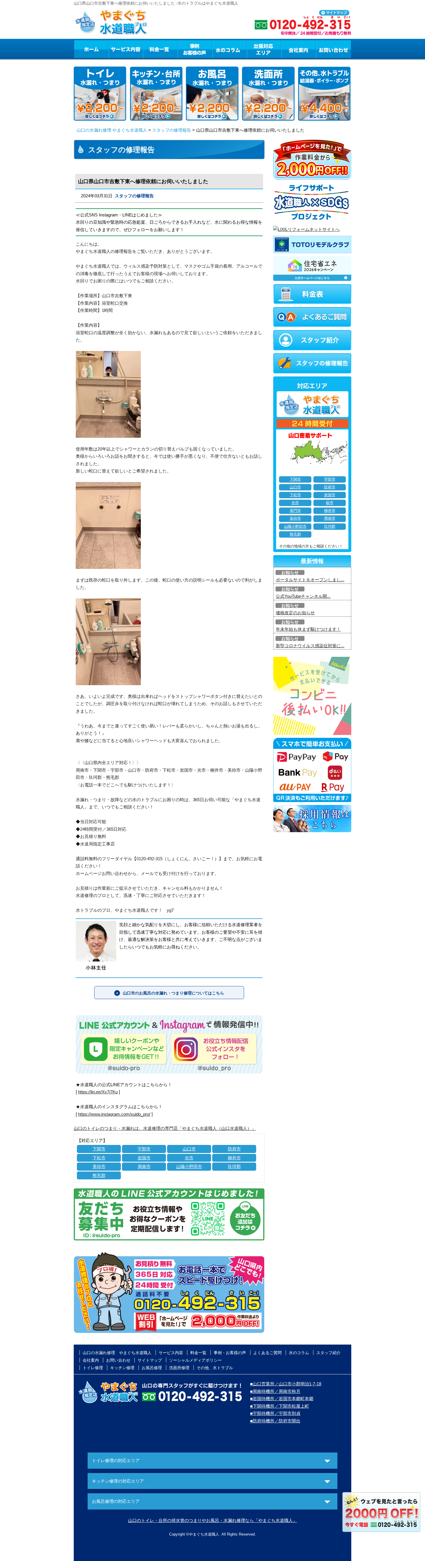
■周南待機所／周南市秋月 (275, 1391)
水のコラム (229, 49)
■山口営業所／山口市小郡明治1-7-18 (285, 1383)
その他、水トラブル (215, 1367)
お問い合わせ (333, 49)
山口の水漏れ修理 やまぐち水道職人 (112, 130)
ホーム (91, 49)
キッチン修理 (122, 1367)
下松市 (99, 1157)
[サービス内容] (115, 49)
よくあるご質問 (267, 1352)
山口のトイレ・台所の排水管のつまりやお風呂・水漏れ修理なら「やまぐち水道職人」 (212, 1520)
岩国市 (144, 1157)
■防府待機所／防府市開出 (275, 1420)
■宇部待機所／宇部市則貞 (275, 1413)
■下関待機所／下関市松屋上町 (279, 1406)
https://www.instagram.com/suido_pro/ (114, 1114)
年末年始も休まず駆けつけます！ (308, 629)
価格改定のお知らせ (295, 612)
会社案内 (298, 49)
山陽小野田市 (189, 1166)
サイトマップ (150, 1360)
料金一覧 (160, 49)
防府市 (234, 1148)
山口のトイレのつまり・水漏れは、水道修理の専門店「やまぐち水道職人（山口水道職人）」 (165, 1128)
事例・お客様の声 (195, 49)
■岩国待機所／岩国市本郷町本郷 (281, 1398)
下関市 (99, 1148)
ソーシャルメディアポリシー (195, 1360)
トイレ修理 (93, 1367)
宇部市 (144, 1148)
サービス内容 (125, 49)
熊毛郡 (99, 1175)
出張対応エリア (264, 49)
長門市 (295, 511)
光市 (189, 1157)
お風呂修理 (152, 1367)
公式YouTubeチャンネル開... (303, 596)
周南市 (144, 1166)
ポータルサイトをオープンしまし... (310, 579)
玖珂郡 (234, 1166)
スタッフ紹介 (328, 1352)
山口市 (189, 1148)
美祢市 (99, 1166)
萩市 (329, 503)
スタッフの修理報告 (171, 130)
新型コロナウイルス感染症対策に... (310, 645)
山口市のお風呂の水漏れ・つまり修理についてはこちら (173, 993)
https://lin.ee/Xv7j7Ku (98, 1091)
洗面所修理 (179, 1367)
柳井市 (234, 1157)
